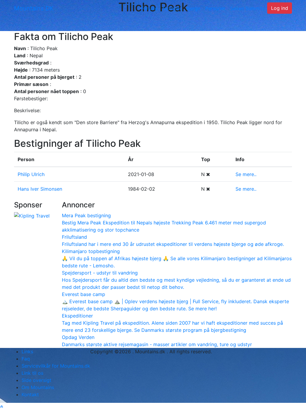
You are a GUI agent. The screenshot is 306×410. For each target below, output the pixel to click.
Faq (26, 359)
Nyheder (171, 8)
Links (27, 351)
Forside (149, 8)
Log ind (279, 8)
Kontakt (30, 394)
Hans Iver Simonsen (40, 189)
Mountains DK (33, 8)
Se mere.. (245, 174)
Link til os (32, 373)
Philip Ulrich (31, 174)
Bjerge (193, 8)
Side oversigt (36, 380)
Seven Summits (247, 8)
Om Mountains (38, 387)
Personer (215, 8)
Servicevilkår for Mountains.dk (56, 366)
